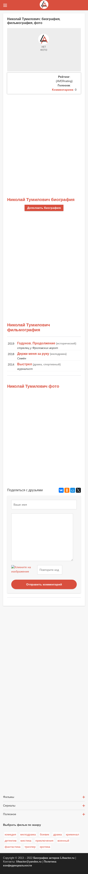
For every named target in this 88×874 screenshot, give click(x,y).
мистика (25, 840)
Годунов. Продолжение (36, 343)
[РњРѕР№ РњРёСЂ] (72, 490)
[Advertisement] (44, 140)
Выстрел (24, 364)
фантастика (12, 846)
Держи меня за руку (33, 353)
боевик (44, 834)
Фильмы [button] (8, 797)
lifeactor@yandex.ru (29, 861)
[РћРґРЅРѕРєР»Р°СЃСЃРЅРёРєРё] (66, 490)
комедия (10, 834)
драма (57, 834)
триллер (30, 846)
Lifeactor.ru (67, 858)
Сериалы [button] (9, 805)
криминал (72, 834)
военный (63, 840)
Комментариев (62, 89)
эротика (45, 846)
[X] (78, 490)
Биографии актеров (46, 858)
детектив (10, 840)
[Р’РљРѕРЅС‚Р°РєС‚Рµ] (61, 490)
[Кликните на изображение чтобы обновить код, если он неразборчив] (23, 570)
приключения (44, 840)
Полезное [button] (9, 814)
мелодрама (28, 834)
